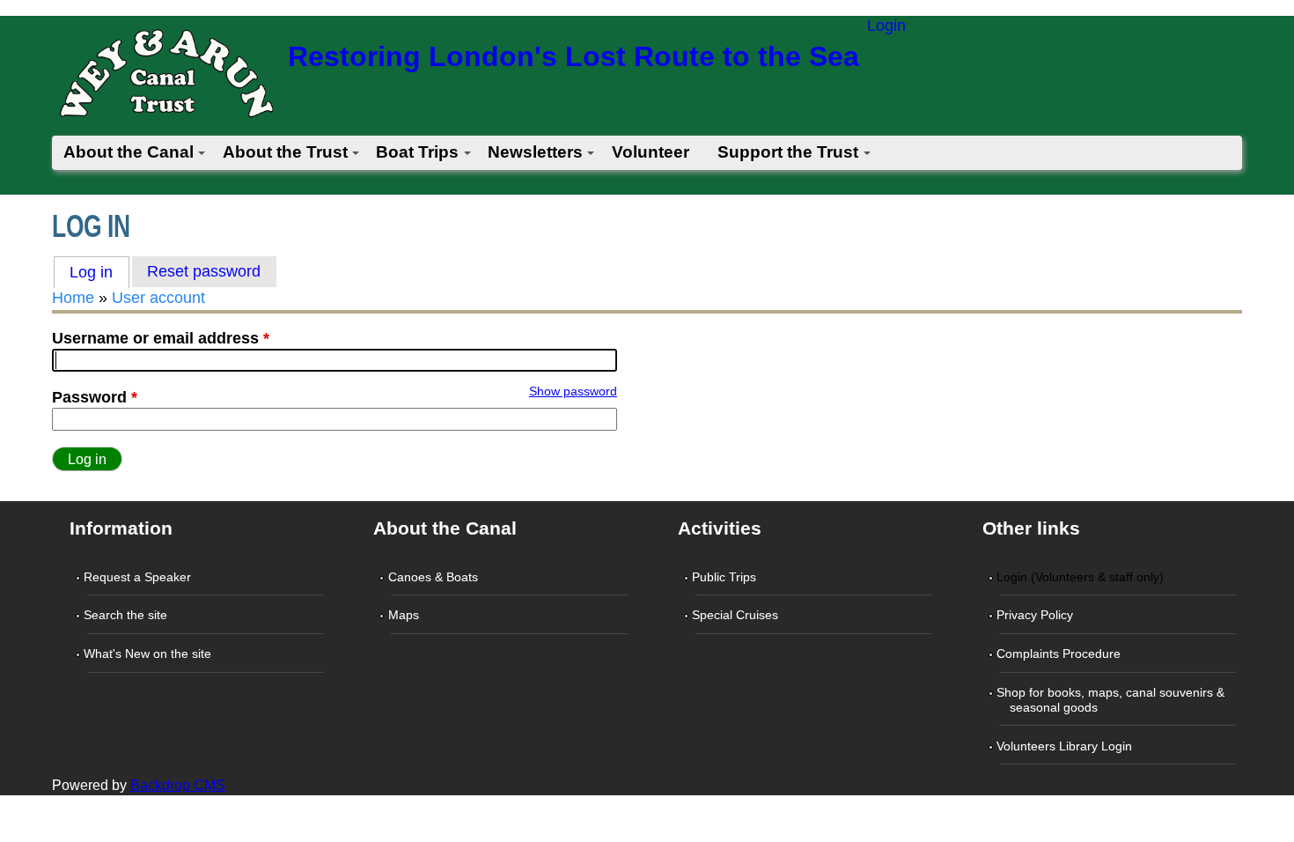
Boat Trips (417, 152)
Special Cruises (736, 615)
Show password (573, 391)
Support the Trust (787, 152)
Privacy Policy (1036, 615)
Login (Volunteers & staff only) (1082, 577)
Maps (404, 615)
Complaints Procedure (1060, 653)
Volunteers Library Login (1066, 746)
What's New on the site (149, 653)
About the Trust (285, 152)
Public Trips (725, 577)
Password (94, 397)
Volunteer (650, 152)
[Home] (165, 79)
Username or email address (160, 338)
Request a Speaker (139, 577)
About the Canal (128, 152)
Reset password (204, 271)
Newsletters (535, 152)
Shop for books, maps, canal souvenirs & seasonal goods (1112, 699)
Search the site (127, 615)
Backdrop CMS (177, 785)
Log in (99, 272)
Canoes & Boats (434, 577)
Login (886, 25)
